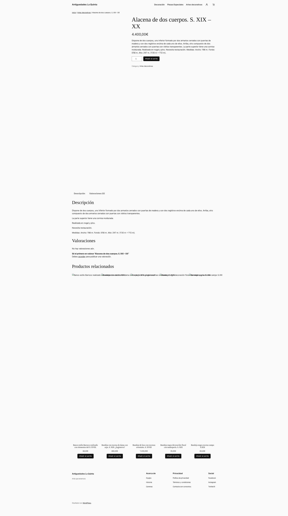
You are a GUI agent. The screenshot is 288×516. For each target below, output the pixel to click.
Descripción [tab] (79, 193)
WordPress (87, 503)
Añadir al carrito (151, 59)
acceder (81, 256)
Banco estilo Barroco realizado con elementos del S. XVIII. (85, 446)
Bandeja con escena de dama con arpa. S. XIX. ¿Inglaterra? (115, 446)
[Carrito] (213, 4)
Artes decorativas (84, 13)
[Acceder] (206, 4)
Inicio (74, 13)
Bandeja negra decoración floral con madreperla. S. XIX (173, 446)
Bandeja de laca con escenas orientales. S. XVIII (144, 446)
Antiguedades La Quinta (84, 4)
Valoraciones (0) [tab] (97, 193)
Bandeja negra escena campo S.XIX (202, 446)
